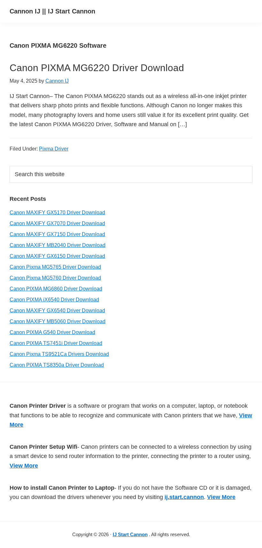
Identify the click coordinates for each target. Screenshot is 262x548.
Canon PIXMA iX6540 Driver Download (54, 299)
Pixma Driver (53, 148)
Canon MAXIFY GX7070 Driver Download (57, 223)
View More (24, 465)
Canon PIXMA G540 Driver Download (52, 332)
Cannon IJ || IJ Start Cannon (52, 11)
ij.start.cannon (184, 497)
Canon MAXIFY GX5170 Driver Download (57, 212)
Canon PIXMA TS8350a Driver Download (57, 365)
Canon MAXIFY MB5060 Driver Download (57, 321)
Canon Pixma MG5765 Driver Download (55, 267)
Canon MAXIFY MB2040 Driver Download (57, 245)
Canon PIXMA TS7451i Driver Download (56, 343)
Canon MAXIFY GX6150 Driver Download (57, 256)
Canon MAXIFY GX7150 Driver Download (57, 234)
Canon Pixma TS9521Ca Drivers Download (59, 354)
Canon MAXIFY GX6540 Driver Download (57, 310)
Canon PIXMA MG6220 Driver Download (97, 67)
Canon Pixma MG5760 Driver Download (55, 278)
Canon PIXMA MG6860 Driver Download (56, 288)
